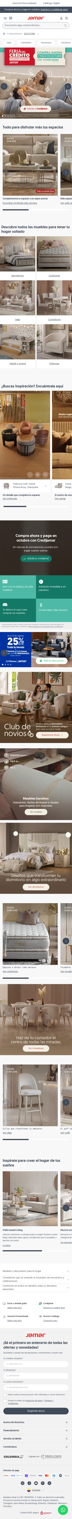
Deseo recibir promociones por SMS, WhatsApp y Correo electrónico (36, 1395)
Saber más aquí (14, 1308)
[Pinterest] (43, 1483)
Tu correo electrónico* (13, 1382)
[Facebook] (29, 1483)
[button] (66, 18)
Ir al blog (6, 1246)
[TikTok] (49, 1483)
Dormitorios (46, 43)
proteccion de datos (33, 1401)
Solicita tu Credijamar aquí (54, 10)
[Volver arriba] (63, 1499)
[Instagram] (23, 1483)
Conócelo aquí (50, 1321)
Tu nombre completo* (13, 1359)
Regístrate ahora (36, 1411)
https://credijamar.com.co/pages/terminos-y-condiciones (46, 626)
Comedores (26, 43)
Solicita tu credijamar (38, 558)
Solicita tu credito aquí (54, 1308)
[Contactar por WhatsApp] (63, 1510)
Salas (9, 43)
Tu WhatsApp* (9, 1370)
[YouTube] (36, 1483)
